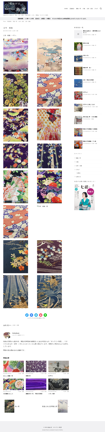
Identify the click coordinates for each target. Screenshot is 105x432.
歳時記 (78, 173)
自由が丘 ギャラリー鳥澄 (54, 427)
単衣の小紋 (86, 43)
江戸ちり (85, 92)
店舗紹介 (72, 8)
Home (4, 21)
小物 (84, 8)
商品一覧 (15, 21)
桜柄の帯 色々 (87, 67)
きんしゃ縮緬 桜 (8, 375)
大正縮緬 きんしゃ (8, 393)
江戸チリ (50, 375)
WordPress (61, 429)
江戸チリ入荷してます (89, 104)
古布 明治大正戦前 (88, 80)
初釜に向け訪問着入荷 (49, 406)
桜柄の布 (28, 375)
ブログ (96, 8)
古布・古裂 (90, 8)
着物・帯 (78, 8)
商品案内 (9, 21)
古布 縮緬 (27, 21)
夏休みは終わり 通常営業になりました (92, 31)
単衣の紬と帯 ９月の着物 (90, 116)
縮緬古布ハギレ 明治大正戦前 (34, 393)
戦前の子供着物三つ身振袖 (90, 129)
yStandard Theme (45, 429)
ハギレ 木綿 (51, 393)
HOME (66, 8)
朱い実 (17, 406)
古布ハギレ (86, 55)
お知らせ (78, 176)
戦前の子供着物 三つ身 (89, 141)
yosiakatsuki (52, 429)
